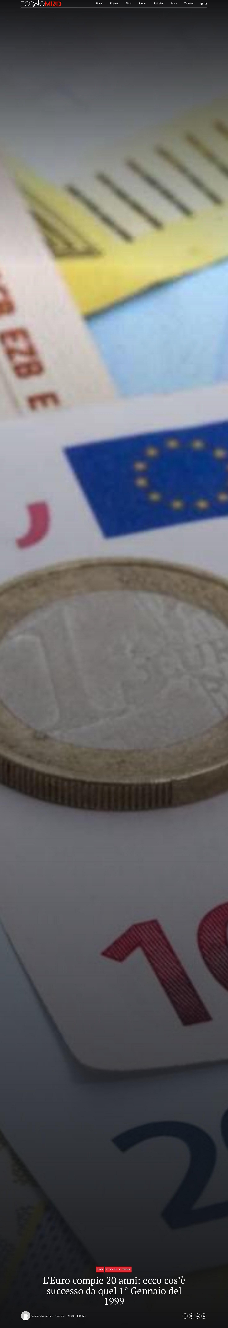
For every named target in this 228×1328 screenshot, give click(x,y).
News (100, 1269)
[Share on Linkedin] (197, 1316)
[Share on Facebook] (185, 1316)
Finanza (114, 3)
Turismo (188, 3)
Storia (174, 3)
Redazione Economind (41, 1316)
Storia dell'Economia (118, 1269)
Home (99, 3)
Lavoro (142, 3)
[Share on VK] (203, 1316)
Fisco (129, 3)
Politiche (158, 3)
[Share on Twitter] (191, 1316)
